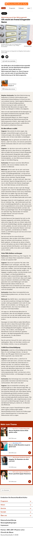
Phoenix (17, 530)
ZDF (12, 530)
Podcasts (21, 8)
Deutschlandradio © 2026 (9, 535)
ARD (8, 530)
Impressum (4, 525)
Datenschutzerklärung (8, 520)
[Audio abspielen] (29, 42)
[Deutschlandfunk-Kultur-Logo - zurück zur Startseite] (16, 4)
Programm (12, 8)
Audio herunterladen (10, 61)
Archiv (4, 13)
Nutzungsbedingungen (8, 523)
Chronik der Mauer (7, 532)
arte (23, 530)
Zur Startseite (5, 490)
